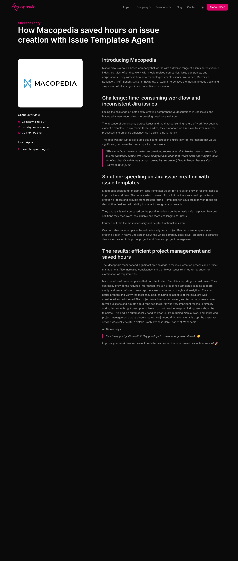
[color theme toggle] (202, 7)
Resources (162, 7)
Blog (179, 7)
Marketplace (217, 7)
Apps (126, 7)
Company (142, 7)
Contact (192, 7)
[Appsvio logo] (23, 7)
